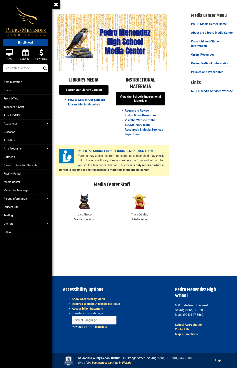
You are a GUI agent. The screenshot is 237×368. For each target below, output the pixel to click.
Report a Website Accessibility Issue (96, 304)
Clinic (7, 232)
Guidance (9, 132)
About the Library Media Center (212, 32)
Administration (13, 82)
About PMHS (12, 115)
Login (218, 360)
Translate (101, 327)
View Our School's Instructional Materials (140, 98)
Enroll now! (25, 42)
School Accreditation (189, 324)
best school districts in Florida (111, 362)
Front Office (11, 98)
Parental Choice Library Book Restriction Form (115, 151)
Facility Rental (12, 173)
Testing (8, 215)
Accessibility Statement (87, 308)
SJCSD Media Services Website (212, 91)
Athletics (9, 140)
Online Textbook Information (210, 63)
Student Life (11, 207)
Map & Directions (186, 334)
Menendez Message (16, 190)
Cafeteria (9, 157)
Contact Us (182, 329)
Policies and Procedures (207, 72)
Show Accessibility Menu (88, 299)
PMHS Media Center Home (209, 24)
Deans (7, 90)
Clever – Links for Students (20, 165)
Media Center (12, 182)
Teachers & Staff (14, 107)
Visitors (9, 223)
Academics (11, 123)
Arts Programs (13, 148)
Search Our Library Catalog (84, 90)
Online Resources (202, 54)
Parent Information (15, 198)
